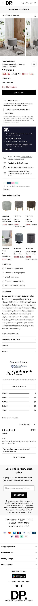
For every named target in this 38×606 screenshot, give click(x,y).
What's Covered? (8, 111)
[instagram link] (15, 590)
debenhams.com (10, 455)
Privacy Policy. (25, 516)
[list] (18, 37)
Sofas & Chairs (6, 15)
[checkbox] (18, 108)
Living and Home (8, 60)
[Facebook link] (21, 590)
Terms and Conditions (15, 118)
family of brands (24, 509)
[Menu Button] (3, 3)
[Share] (34, 16)
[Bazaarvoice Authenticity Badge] (18, 368)
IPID (4, 118)
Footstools (16, 15)
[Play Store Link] (18, 580)
